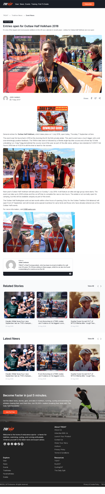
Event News (30, 15)
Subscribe (88, 4)
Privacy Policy (59, 449)
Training (34, 4)
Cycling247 (58, 467)
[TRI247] (8, 4)
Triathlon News (17, 15)
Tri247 (56, 461)
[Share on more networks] (100, 98)
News (22, 4)
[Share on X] (96, 98)
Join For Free (97, 4)
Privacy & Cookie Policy (91, 484)
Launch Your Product (62, 436)
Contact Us (58, 440)
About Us (58, 430)
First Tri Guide (43, 4)
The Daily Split (59, 470)
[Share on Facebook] (92, 98)
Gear (17, 4)
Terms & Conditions (61, 453)
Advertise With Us (61, 433)
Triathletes (7, 470)
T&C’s (103, 484)
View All (91, 286)
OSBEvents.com (29, 209)
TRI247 (5, 15)
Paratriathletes (8, 474)
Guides (5, 477)
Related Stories (13, 286)
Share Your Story (61, 443)
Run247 (57, 464)
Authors (57, 446)
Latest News (11, 338)
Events (27, 4)
